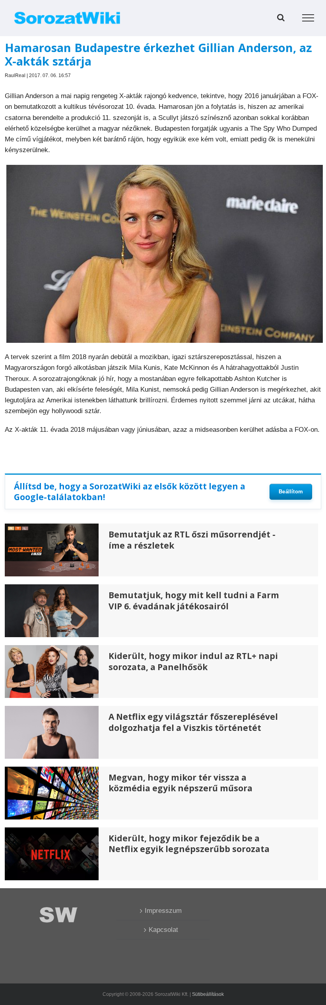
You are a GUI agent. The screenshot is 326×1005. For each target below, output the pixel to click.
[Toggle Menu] (308, 17)
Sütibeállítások (208, 994)
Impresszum (163, 910)
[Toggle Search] (281, 17)
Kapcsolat (163, 929)
